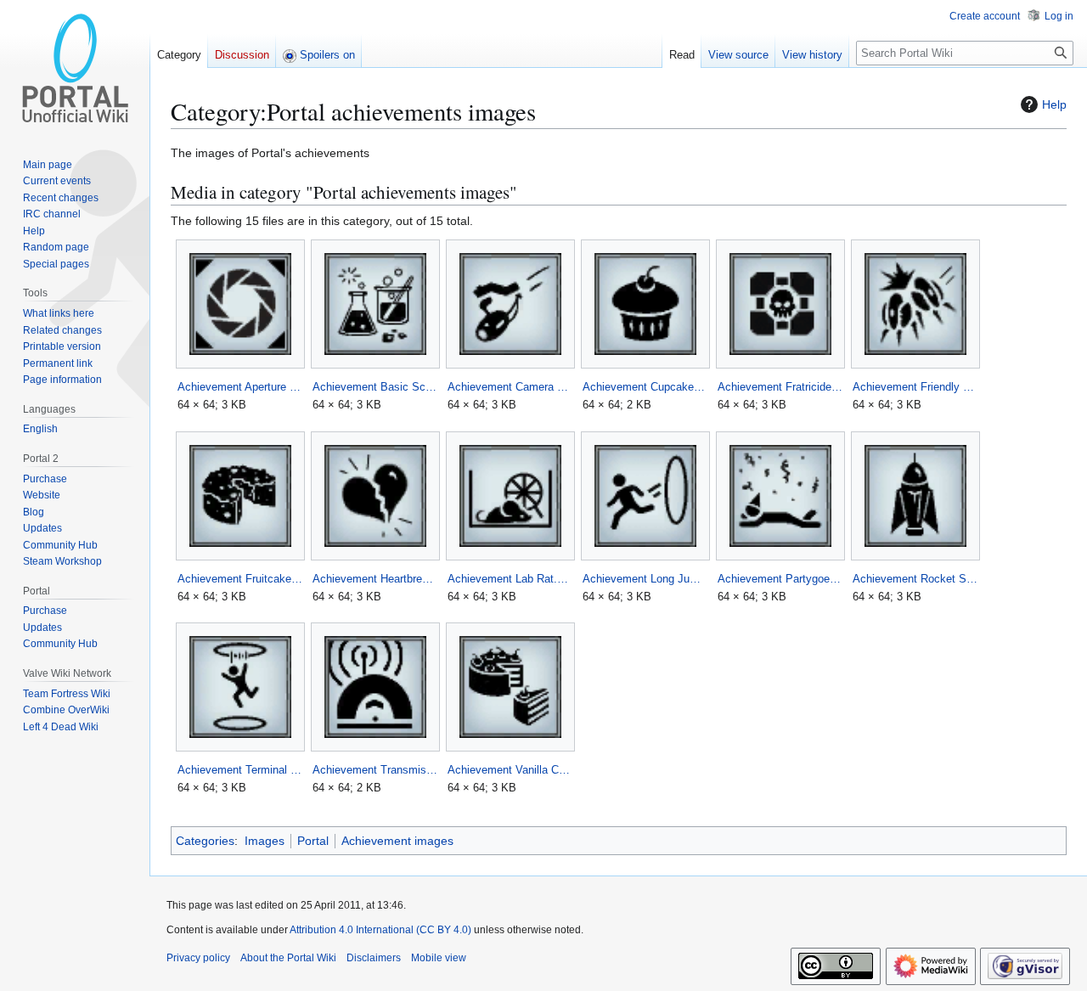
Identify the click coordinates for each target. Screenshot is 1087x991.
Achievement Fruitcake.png (239, 578)
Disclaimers (373, 958)
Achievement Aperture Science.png (239, 386)
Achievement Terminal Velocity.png (239, 769)
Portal (313, 840)
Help (1054, 104)
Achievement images (397, 840)
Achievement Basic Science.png (375, 386)
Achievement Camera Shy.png (510, 386)
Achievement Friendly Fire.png (915, 386)
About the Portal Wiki (288, 958)
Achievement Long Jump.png (645, 578)
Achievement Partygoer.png (780, 578)
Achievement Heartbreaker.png (375, 578)
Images (264, 840)
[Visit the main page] (75, 68)
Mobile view (438, 958)
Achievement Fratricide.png (780, 386)
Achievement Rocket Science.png (915, 578)
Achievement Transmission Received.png (375, 769)
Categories (205, 840)
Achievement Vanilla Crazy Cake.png (510, 769)
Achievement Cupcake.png (645, 386)
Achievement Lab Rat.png (510, 578)
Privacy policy (198, 958)
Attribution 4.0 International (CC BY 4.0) (380, 930)
